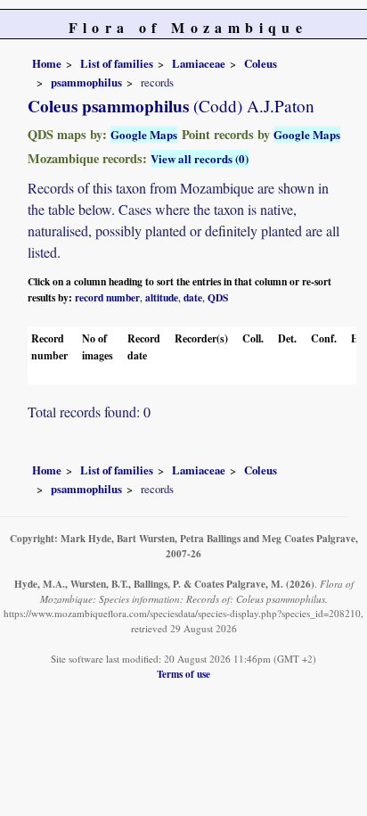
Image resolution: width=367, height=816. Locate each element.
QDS (218, 297)
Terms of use (183, 673)
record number (107, 297)
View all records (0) (200, 158)
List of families (116, 63)
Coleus (260, 63)
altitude (161, 297)
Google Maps (143, 134)
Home (46, 63)
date (193, 297)
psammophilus (86, 82)
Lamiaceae (198, 63)
